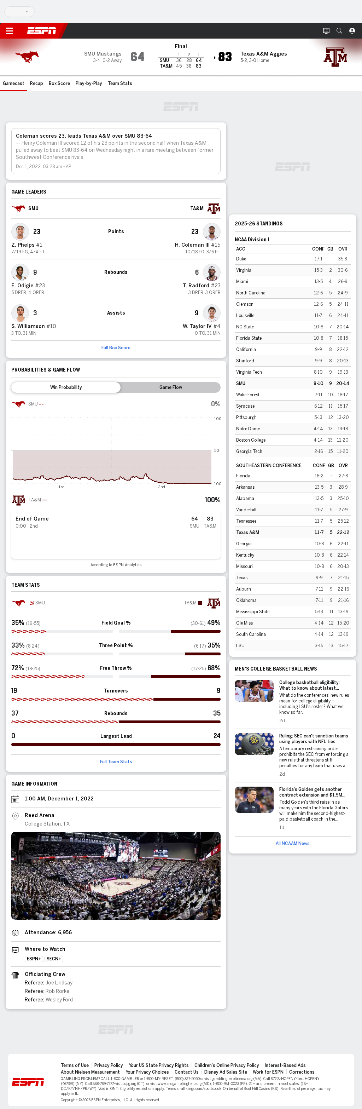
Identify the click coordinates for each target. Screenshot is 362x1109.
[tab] (66, 387)
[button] (339, 31)
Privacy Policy (108, 1065)
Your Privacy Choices (147, 1072)
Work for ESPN (268, 1072)
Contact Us (187, 1072)
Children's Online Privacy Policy (226, 1065)
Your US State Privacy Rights (159, 1065)
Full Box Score (115, 347)
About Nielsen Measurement (90, 1072)
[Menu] (9, 31)
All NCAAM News (293, 843)
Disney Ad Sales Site (225, 1072)
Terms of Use (75, 1065)
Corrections (302, 1072)
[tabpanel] (116, 482)
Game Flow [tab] (170, 387)
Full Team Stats (116, 761)
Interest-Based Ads (285, 1065)
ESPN (41, 31)
